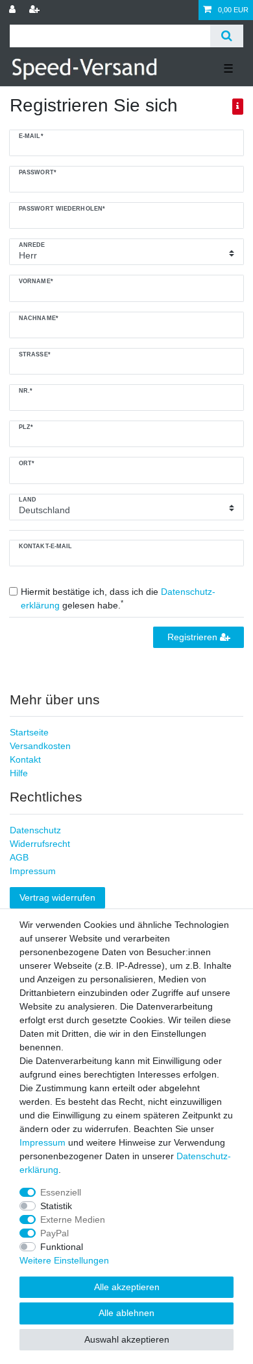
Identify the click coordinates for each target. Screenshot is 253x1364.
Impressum (33, 871)
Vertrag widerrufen (57, 897)
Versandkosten (40, 746)
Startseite (29, 732)
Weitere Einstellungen (64, 1260)
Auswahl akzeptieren (126, 1339)
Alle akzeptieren (127, 1287)
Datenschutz (35, 830)
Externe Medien (72, 1219)
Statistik (56, 1206)
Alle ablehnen (126, 1313)
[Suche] (226, 36)
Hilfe (19, 773)
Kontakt (25, 759)
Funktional (61, 1247)
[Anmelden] (14, 10)
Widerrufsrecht (40, 843)
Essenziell (60, 1192)
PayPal (54, 1233)
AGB (19, 857)
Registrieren (193, 637)
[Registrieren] (36, 10)
